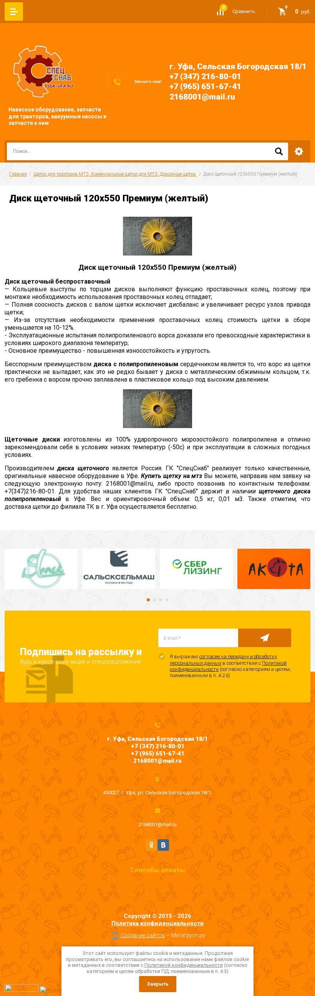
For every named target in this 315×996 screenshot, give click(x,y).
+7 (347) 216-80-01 (205, 76)
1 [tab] (148, 599)
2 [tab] (154, 599)
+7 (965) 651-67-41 (205, 86)
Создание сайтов (142, 935)
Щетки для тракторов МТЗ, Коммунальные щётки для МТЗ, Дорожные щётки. (115, 174)
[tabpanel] (41, 569)
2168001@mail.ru (202, 96)
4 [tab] (166, 599)
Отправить (264, 638)
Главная (18, 174)
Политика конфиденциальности (157, 923)
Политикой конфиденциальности (183, 965)
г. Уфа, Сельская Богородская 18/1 (238, 66)
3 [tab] (160, 599)
